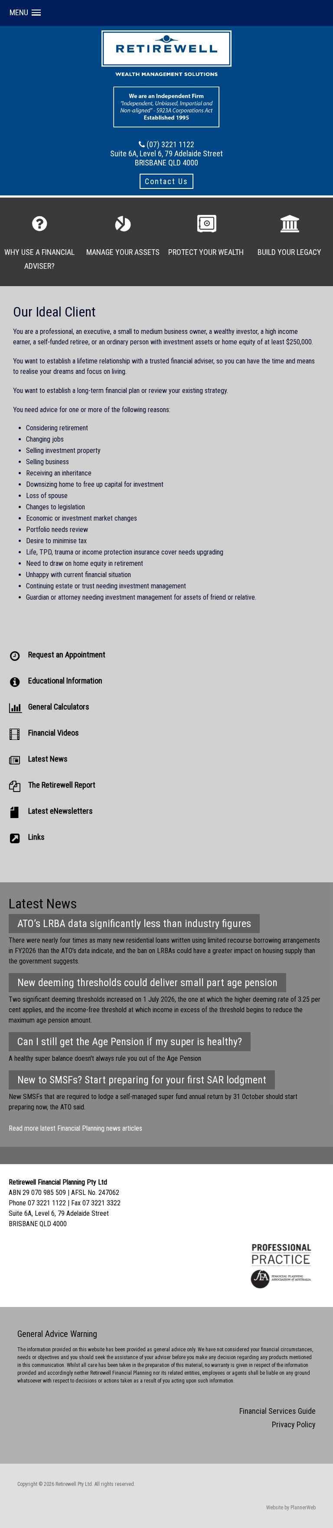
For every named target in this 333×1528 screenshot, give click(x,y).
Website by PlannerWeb (291, 1508)
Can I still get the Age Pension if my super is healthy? (129, 1042)
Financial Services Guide (277, 1411)
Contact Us (166, 181)
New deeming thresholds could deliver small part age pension (147, 983)
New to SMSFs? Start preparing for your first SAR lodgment (141, 1080)
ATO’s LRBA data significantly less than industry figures (134, 923)
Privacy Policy (294, 1424)
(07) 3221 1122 (170, 144)
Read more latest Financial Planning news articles (75, 1128)
